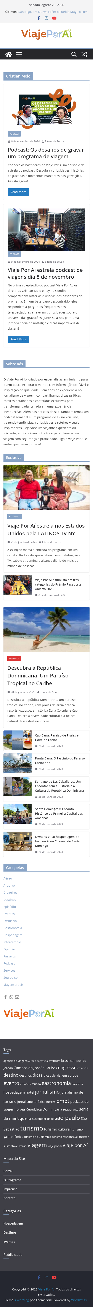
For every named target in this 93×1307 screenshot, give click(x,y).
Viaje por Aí (75, 1145)
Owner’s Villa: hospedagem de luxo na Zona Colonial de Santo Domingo (57, 841)
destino (10, 1075)
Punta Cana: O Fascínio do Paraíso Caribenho (60, 760)
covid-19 (82, 1068)
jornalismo (47, 1091)
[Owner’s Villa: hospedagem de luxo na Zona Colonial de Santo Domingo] (17, 844)
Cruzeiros (10, 892)
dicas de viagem (55, 1075)
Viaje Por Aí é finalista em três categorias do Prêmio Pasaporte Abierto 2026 (58, 584)
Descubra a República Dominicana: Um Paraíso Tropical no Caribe (38, 675)
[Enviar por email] (17, 997)
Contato (9, 1198)
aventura (54, 1061)
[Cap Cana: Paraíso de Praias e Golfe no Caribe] (17, 740)
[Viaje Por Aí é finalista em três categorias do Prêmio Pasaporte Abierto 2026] (17, 587)
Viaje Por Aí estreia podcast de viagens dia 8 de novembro (45, 273)
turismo (31, 1128)
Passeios (9, 956)
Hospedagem (12, 935)
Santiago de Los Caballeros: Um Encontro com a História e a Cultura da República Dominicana (59, 786)
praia (20, 1109)
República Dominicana (44, 1109)
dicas (38, 1075)
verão (23, 1146)
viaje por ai (55, 1146)
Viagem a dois (13, 985)
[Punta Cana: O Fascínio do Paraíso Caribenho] (17, 763)
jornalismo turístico (31, 1102)
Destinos (14, 658)
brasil (65, 1060)
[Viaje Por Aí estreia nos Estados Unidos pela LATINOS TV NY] (46, 487)
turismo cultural (57, 1129)
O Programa (12, 1180)
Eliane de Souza (54, 141)
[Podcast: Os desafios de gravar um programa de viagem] (46, 109)
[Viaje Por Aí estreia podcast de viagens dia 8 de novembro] (46, 229)
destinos (25, 1075)
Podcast (14, 133)
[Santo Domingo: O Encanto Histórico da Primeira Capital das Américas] (17, 816)
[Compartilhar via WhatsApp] (11, 997)
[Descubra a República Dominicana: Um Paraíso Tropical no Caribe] (46, 629)
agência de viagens (15, 1061)
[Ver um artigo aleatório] (84, 54)
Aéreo (7, 878)
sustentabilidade (43, 1119)
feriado (36, 1084)
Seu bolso (10, 977)
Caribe (50, 1068)
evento (11, 1083)
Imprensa (10, 1189)
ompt (62, 1100)
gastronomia (56, 1083)
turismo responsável (65, 1137)
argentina (42, 1060)
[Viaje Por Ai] (8, 54)
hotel (30, 1092)
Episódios (10, 907)
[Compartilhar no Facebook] (5, 997)
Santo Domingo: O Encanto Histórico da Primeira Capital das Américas (59, 813)
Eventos (9, 914)
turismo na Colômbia (37, 1137)
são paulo (67, 1117)
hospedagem (14, 1092)
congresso (66, 1067)
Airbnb (32, 1060)
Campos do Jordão (29, 1067)
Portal (8, 1171)
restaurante (70, 1109)
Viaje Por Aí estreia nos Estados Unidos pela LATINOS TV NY (46, 529)
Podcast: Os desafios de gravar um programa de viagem (46, 153)
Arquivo (9, 885)
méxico (51, 1102)
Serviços (9, 970)
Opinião (9, 949)
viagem (37, 1145)
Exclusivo (14, 516)
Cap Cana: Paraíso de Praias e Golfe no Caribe (57, 737)
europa (73, 1075)
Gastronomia (12, 928)
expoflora (25, 1084)
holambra (77, 1084)
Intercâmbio (12, 942)
